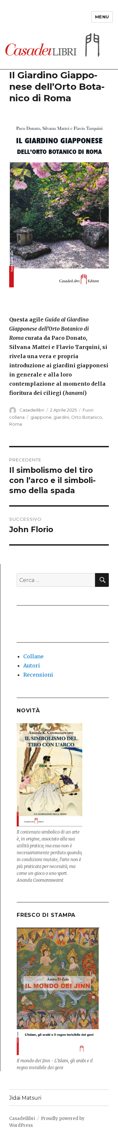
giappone (40, 417)
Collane (33, 656)
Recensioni (38, 674)
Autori (31, 665)
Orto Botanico (86, 417)
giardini (61, 417)
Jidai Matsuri (25, 1098)
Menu (102, 16)
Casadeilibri (31, 410)
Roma (15, 424)
